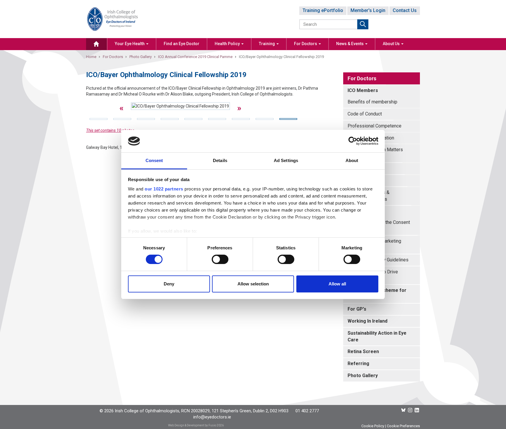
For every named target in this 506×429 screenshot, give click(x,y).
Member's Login (368, 10)
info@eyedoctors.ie (212, 417)
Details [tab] (220, 160)
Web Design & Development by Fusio (192, 425)
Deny (169, 283)
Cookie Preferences (403, 426)
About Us (392, 43)
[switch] (220, 259)
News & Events (350, 43)
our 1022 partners (164, 188)
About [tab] (352, 160)
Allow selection (253, 283)
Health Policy (228, 43)
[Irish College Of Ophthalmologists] (112, 19)
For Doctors (306, 43)
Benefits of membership (372, 102)
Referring (358, 363)
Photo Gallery (140, 57)
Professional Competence (374, 126)
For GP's (357, 309)
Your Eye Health (130, 43)
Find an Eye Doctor (181, 43)
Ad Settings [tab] (286, 160)
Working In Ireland (367, 321)
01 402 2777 (307, 410)
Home (91, 57)
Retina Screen (363, 351)
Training (267, 43)
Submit (362, 24)
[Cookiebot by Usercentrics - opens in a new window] (352, 141)
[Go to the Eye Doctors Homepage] (96, 44)
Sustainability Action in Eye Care (377, 336)
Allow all (337, 283)
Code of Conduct (365, 114)
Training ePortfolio (322, 10)
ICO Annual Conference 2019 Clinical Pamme (195, 57)
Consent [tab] (154, 160)
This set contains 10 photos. (111, 130)
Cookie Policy (372, 426)
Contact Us (405, 10)
